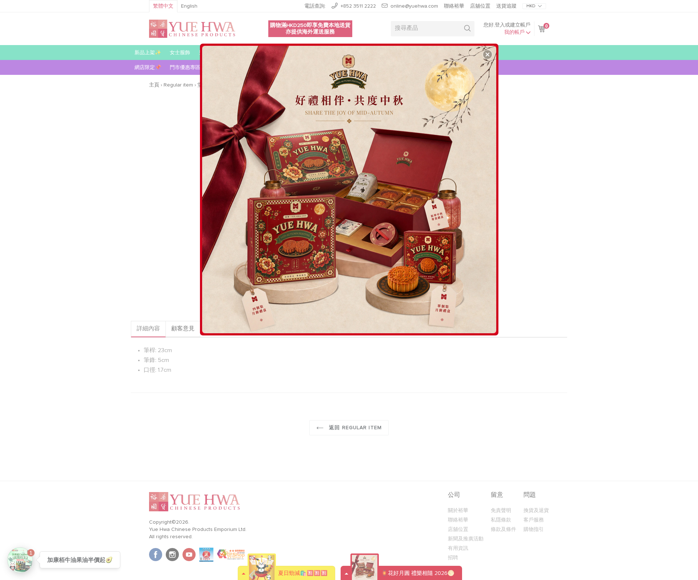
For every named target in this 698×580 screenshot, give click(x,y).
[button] (487, 54)
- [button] (349, 187)
